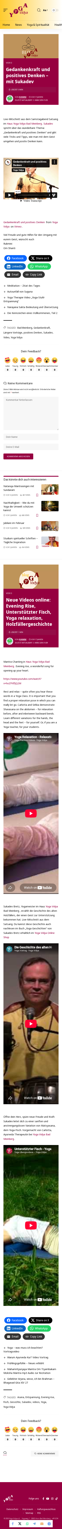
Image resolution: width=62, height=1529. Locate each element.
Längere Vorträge (12, 332)
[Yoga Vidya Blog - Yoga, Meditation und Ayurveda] (18, 10)
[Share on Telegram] (34, 1523)
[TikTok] (57, 1498)
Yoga (43, 1402)
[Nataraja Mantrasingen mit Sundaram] (50, 489)
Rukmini (22, 97)
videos (36, 1402)
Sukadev (48, 123)
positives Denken (33, 332)
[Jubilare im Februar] (50, 526)
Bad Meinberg (24, 327)
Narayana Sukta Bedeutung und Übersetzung (32, 307)
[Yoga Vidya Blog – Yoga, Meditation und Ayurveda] (8, 1498)
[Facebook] (43, 1498)
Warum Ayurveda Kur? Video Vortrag (27, 1357)
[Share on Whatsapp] (27, 1523)
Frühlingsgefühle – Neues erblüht (25, 1363)
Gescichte (15, 1402)
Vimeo (18, 226)
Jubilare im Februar (13, 523)
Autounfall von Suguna (20, 291)
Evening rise (47, 1397)
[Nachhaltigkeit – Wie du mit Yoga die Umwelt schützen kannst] (50, 506)
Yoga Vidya (16, 337)
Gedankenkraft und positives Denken (24, 222)
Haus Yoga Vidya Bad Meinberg (24, 123)
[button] (6, 10)
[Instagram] (52, 1498)
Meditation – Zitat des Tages (23, 285)
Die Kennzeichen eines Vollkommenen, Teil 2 (32, 313)
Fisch (6, 1402)
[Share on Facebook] (13, 1523)
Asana (20, 1397)
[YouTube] (47, 1498)
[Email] (41, 1523)
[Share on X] (20, 1523)
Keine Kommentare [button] (46, 1453)
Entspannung (32, 1397)
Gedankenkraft (42, 327)
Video (9, 63)
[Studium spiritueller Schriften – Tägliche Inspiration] (50, 542)
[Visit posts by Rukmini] (9, 98)
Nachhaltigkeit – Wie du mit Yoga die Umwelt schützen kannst (18, 506)
